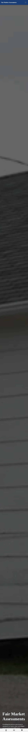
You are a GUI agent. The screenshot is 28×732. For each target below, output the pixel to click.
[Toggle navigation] (25, 2)
